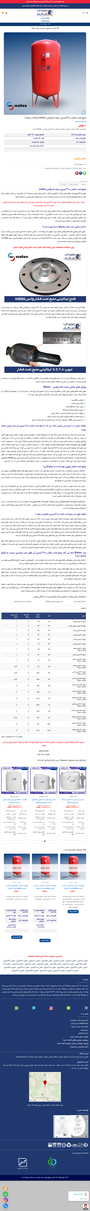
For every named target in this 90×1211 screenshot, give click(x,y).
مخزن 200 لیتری (34, 960)
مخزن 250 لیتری (81, 964)
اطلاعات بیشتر (73, 911)
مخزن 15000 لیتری (32, 970)
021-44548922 (82, 1023)
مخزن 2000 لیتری (50, 967)
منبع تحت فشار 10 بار (75, 168)
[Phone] (5, 1205)
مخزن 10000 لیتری (46, 970)
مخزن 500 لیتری (42, 964)
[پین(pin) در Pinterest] (77, 173)
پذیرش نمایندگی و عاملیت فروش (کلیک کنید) (72, 1043)
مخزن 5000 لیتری (10, 967)
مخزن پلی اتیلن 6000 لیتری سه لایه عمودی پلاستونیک (73, 801)
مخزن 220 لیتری (21, 960)
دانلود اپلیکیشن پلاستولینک (79, 1046)
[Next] (3, 800)
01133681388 (83, 1033)
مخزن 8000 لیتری (59, 970)
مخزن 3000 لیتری (37, 967)
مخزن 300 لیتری (68, 964)
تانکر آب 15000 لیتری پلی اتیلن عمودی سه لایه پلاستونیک (15, 801)
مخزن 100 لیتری (59, 960)
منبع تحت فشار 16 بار (64, 168)
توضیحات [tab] (83, 184)
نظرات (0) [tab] (62, 184)
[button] (87, 12)
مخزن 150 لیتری (46, 960)
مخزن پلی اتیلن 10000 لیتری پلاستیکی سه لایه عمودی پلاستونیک (44, 801)
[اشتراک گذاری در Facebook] (80, 173)
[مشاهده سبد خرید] (3, 12)
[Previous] (83, 800)
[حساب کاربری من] (6, 12)
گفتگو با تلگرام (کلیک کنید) (79, 1037)
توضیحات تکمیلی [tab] (73, 184)
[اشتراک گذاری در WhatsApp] (84, 173)
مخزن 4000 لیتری (23, 967)
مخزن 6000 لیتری (72, 970)
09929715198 (45, 21)
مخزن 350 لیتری (55, 964)
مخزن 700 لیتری (30, 964)
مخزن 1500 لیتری (63, 967)
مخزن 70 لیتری (82, 960)
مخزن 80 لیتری (71, 960)
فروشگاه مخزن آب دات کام (16, 461)
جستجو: (83, 608)
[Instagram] (5, 1200)
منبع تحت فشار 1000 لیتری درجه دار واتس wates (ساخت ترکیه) (73, 887)
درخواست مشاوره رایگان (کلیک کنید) (75, 1040)
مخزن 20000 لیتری (18, 970)
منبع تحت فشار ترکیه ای (51, 168)
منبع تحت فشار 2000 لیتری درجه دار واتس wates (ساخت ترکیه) (45, 887)
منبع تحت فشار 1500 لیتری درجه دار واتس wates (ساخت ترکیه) (16, 887)
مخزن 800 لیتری (17, 964)
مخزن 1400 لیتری (76, 967)
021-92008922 (45, 18)
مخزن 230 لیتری (9, 960)
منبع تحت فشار (43, 24)
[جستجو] (81, 13)
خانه (49, 24)
